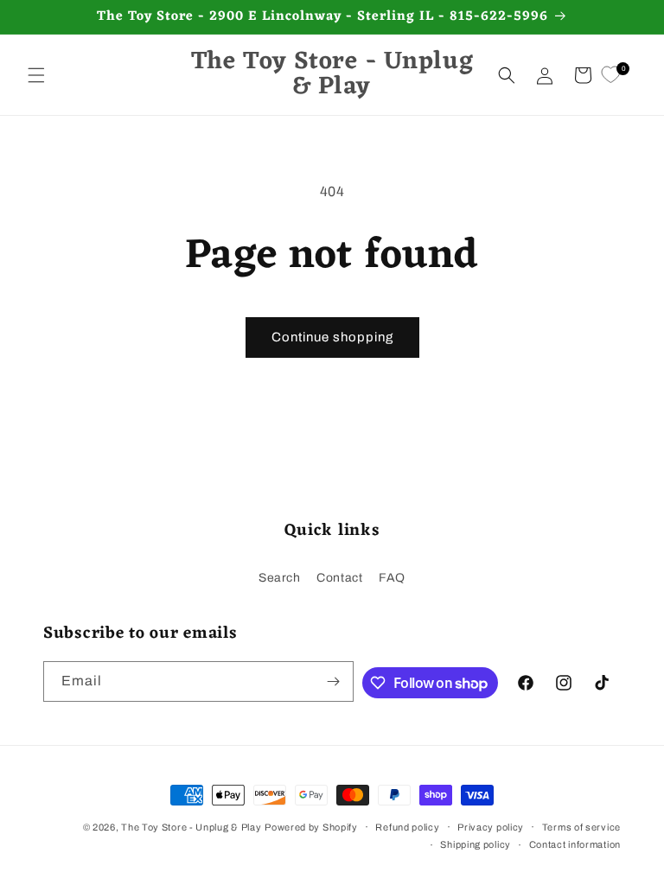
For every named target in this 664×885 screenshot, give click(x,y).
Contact (339, 577)
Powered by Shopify (311, 827)
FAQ (392, 577)
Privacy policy (490, 827)
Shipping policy (475, 844)
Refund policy (407, 827)
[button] (36, 75)
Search (280, 577)
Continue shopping (332, 337)
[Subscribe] (334, 681)
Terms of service (581, 827)
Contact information (575, 844)
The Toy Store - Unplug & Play (191, 827)
